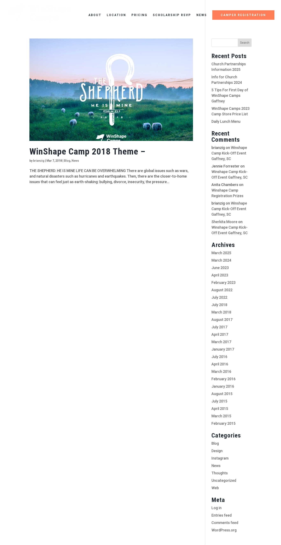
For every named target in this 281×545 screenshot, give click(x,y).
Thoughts (219, 473)
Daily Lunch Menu (225, 121)
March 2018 (221, 312)
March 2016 (221, 371)
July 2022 (219, 297)
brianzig (38, 160)
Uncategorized (223, 480)
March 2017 (221, 342)
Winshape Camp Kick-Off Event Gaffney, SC (229, 153)
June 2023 (220, 267)
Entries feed (221, 515)
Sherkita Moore (224, 222)
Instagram (220, 458)
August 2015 (221, 394)
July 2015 (219, 401)
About (94, 15)
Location (116, 15)
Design (217, 451)
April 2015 (219, 408)
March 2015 (221, 416)
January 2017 (222, 349)
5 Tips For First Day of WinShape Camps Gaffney (229, 95)
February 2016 (223, 379)
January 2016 (222, 386)
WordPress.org (224, 530)
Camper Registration (243, 15)
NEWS (201, 15)
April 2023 (219, 275)
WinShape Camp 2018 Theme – (87, 151)
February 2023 (223, 282)
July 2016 (219, 356)
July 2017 (219, 327)
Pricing (139, 15)
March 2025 (221, 253)
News (75, 160)
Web (215, 488)
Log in (216, 508)
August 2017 (221, 319)
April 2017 (219, 334)
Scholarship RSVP (172, 15)
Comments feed (224, 522)
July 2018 (219, 305)
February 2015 (223, 423)
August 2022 (221, 290)
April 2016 (219, 364)
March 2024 (221, 260)
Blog (67, 160)
